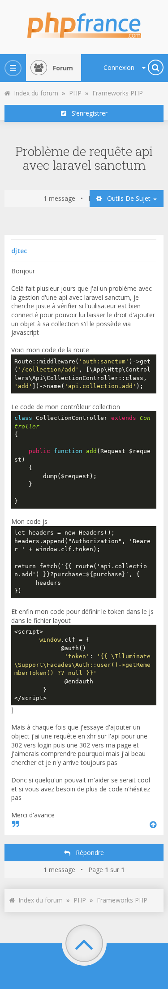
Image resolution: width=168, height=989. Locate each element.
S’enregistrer (87, 113)
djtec (19, 250)
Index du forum (34, 93)
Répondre (87, 852)
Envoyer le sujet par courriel (148, 90)
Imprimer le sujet (158, 90)
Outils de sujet (127, 198)
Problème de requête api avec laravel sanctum (84, 158)
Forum (63, 68)
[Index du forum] (84, 22)
